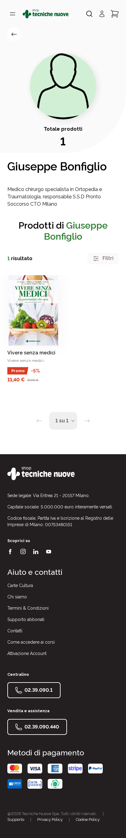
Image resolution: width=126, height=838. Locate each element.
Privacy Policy (50, 819)
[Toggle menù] (12, 13)
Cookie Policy (88, 819)
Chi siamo (17, 596)
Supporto (15, 819)
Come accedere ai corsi (31, 642)
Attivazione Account (26, 653)
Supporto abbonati (25, 619)
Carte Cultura (20, 585)
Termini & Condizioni (28, 608)
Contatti (14, 630)
